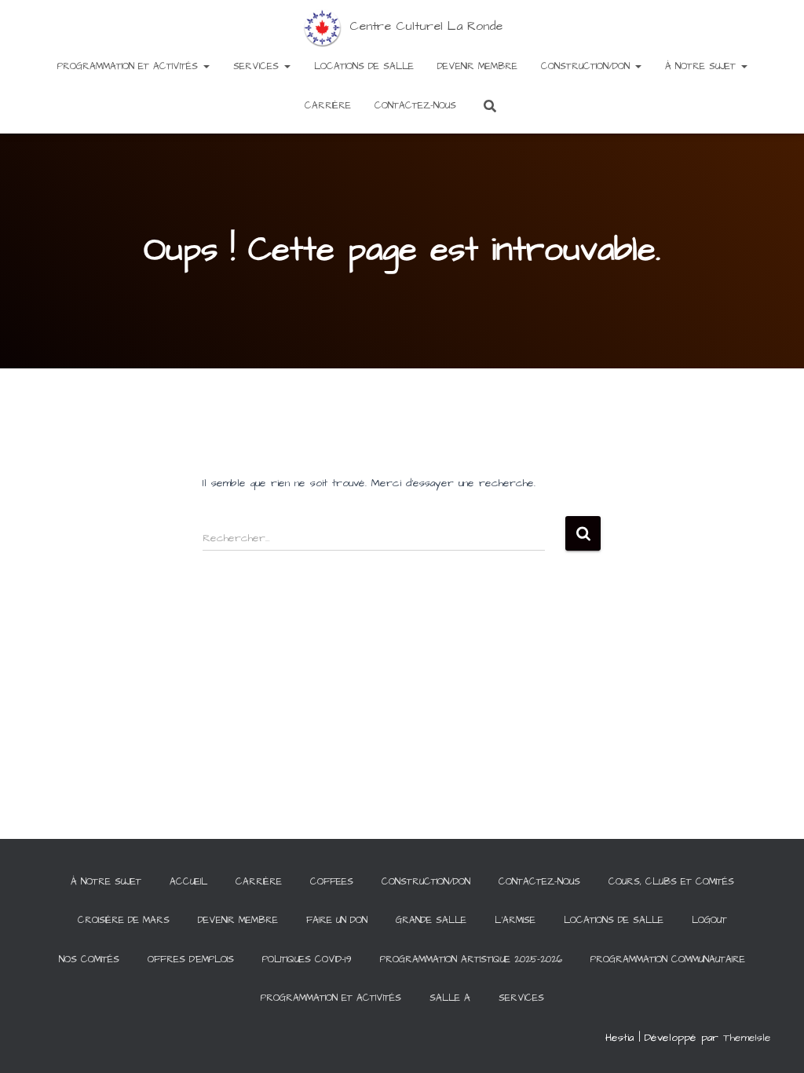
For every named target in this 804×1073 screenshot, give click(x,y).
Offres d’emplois (191, 959)
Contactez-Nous (415, 105)
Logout (709, 920)
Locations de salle (364, 66)
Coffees (331, 881)
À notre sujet (702, 66)
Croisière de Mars (124, 920)
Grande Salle (431, 920)
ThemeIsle (747, 1038)
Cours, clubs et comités (671, 881)
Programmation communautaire (667, 959)
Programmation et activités (129, 66)
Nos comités (89, 959)
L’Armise (515, 920)
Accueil (188, 881)
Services (258, 66)
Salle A (449, 998)
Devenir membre (477, 66)
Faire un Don (336, 920)
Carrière (328, 105)
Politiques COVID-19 (307, 959)
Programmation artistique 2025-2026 (471, 959)
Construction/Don (587, 66)
